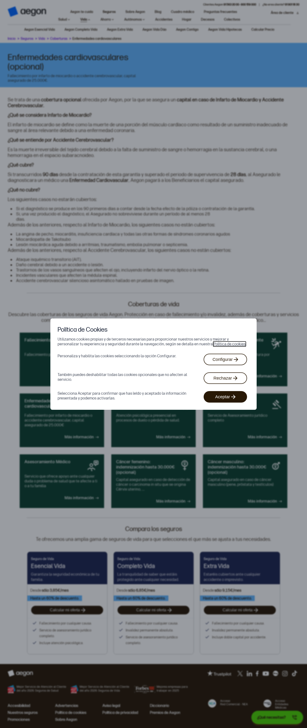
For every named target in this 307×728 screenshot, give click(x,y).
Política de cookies (229, 344)
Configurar (223, 359)
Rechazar (222, 378)
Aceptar (222, 396)
